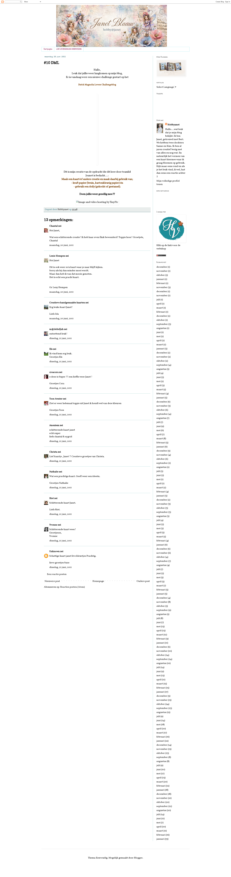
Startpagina (48, 49)
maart (159, 308)
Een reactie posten (57, 574)
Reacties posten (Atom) (72, 587)
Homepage (98, 581)
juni (158, 332)
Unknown (54, 551)
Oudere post (143, 581)
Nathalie (53, 471)
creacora (54, 372)
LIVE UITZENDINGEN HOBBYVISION (68, 49)
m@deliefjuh (56, 329)
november (161, 271)
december (161, 267)
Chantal (53, 226)
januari (160, 279)
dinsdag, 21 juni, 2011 (60, 338)
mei (158, 336)
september (162, 324)
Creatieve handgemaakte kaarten (67, 302)
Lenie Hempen (57, 256)
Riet (51, 498)
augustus (161, 328)
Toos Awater (56, 399)
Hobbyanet (174, 124)
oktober (160, 275)
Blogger (138, 858)
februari (160, 283)
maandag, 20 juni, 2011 (61, 245)
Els (51, 349)
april (158, 303)
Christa (53, 452)
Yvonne (53, 525)
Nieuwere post (52, 581)
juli (158, 299)
